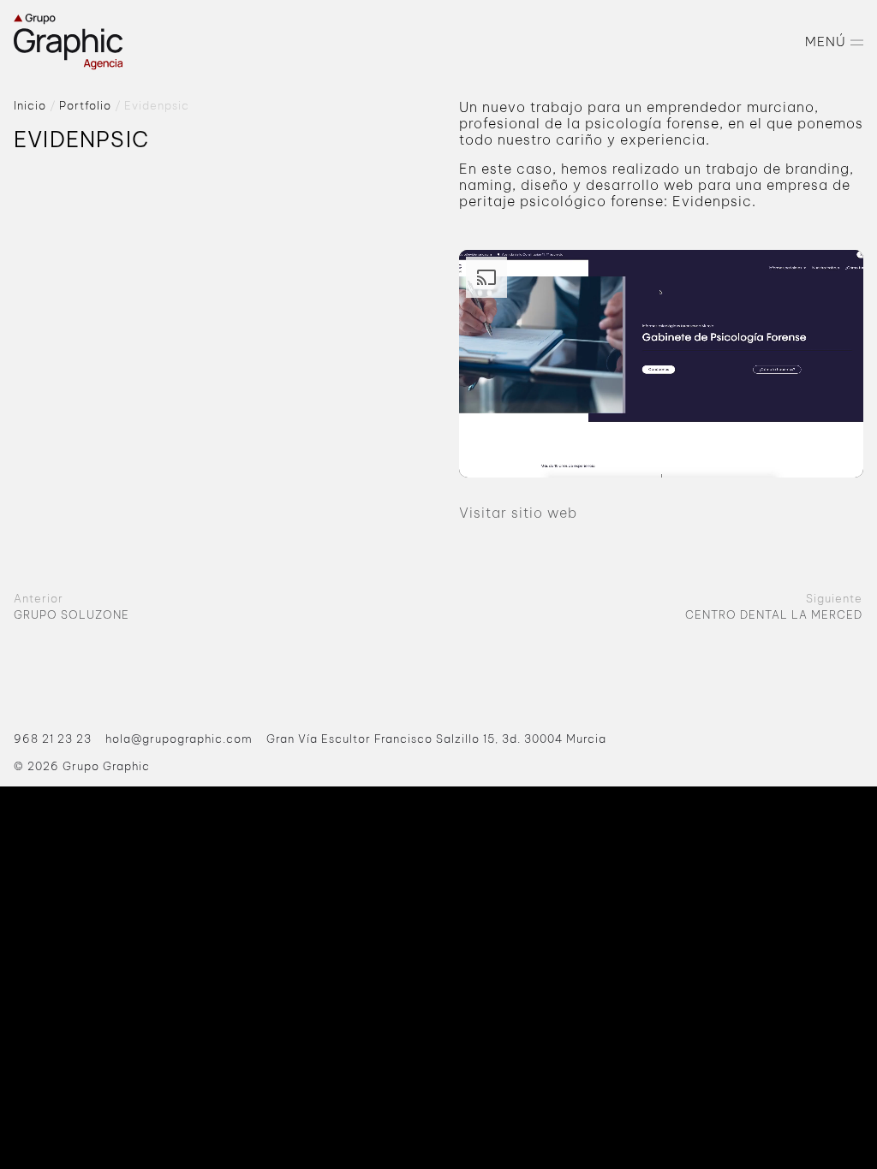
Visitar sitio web (518, 512)
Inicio (30, 105)
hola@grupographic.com (179, 738)
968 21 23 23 (53, 738)
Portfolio (85, 105)
